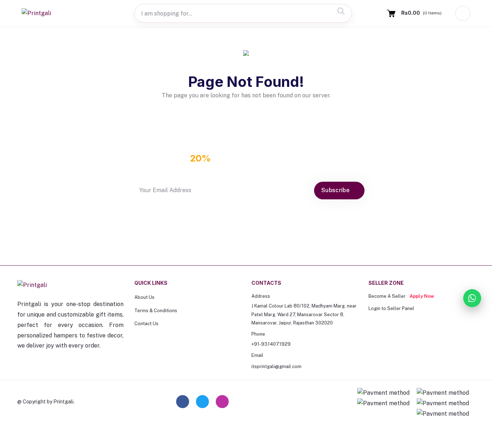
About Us (144, 297)
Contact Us (146, 323)
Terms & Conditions (155, 310)
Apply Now (422, 296)
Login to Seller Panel (391, 308)
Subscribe (336, 190)
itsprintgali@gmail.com (276, 366)
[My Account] (462, 13)
